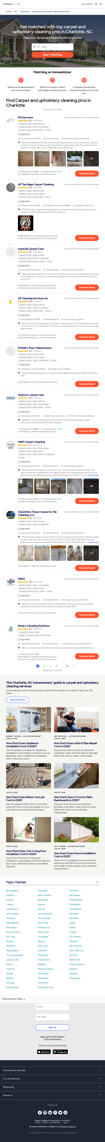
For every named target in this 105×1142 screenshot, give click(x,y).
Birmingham (12, 890)
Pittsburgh (74, 904)
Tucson (9, 900)
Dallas (72, 927)
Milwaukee (74, 978)
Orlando (10, 969)
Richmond (74, 959)
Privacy (37, 1121)
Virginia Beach (76, 964)
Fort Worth (75, 936)
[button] (25, 158)
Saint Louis (43, 932)
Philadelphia (75, 900)
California (45, 1121)
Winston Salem (45, 969)
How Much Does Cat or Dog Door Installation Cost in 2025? (26, 852)
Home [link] (9, 11)
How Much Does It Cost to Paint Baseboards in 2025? (73, 799)
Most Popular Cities (12, 999)
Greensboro (44, 959)
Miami (9, 964)
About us (7, 1095)
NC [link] (15, 11)
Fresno (9, 904)
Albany (41, 941)
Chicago (10, 982)
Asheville (42, 950)
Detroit (41, 909)
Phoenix (10, 895)
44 (67, 666)
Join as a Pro (87, 4)
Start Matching (52, 54)
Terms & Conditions (68, 1127)
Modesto (10, 918)
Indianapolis (12, 987)
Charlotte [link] (24, 11)
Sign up (52, 1027)
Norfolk (73, 955)
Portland (73, 890)
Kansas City (44, 927)
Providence (75, 909)
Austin (72, 923)
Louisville (42, 890)
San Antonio (75, 946)
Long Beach (12, 909)
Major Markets (16, 882)
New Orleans (44, 895)
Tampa (9, 973)
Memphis (74, 913)
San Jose (10, 936)
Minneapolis (44, 918)
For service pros (11, 1078)
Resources (8, 1087)
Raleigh (42, 964)
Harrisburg (74, 895)
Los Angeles (12, 913)
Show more (94, 475)
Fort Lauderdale (14, 955)
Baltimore (43, 900)
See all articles (17, 699)
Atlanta (10, 978)
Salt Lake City (76, 950)
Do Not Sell (54, 1121)
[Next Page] (73, 666)
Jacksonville (12, 959)
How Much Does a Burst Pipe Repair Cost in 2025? (75, 745)
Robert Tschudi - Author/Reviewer (23, 736)
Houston (73, 941)
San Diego (11, 927)
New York (43, 946)
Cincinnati (43, 973)
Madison (73, 973)
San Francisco (13, 932)
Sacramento (12, 923)
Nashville (73, 918)
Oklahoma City (45, 987)
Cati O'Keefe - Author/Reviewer (69, 846)
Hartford (10, 946)
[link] (52, 123)
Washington (12, 950)
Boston (41, 904)
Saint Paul (43, 923)
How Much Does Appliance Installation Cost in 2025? (22, 745)
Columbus (43, 982)
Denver (10, 941)
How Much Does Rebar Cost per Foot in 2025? (25, 799)
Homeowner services (14, 1070)
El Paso (73, 932)
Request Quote (87, 173)
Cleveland (43, 978)
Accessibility (65, 1122)
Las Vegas (43, 936)
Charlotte (43, 955)
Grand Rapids (45, 913)
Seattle (73, 969)
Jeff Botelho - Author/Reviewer (70, 736)
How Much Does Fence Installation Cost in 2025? (75, 855)
